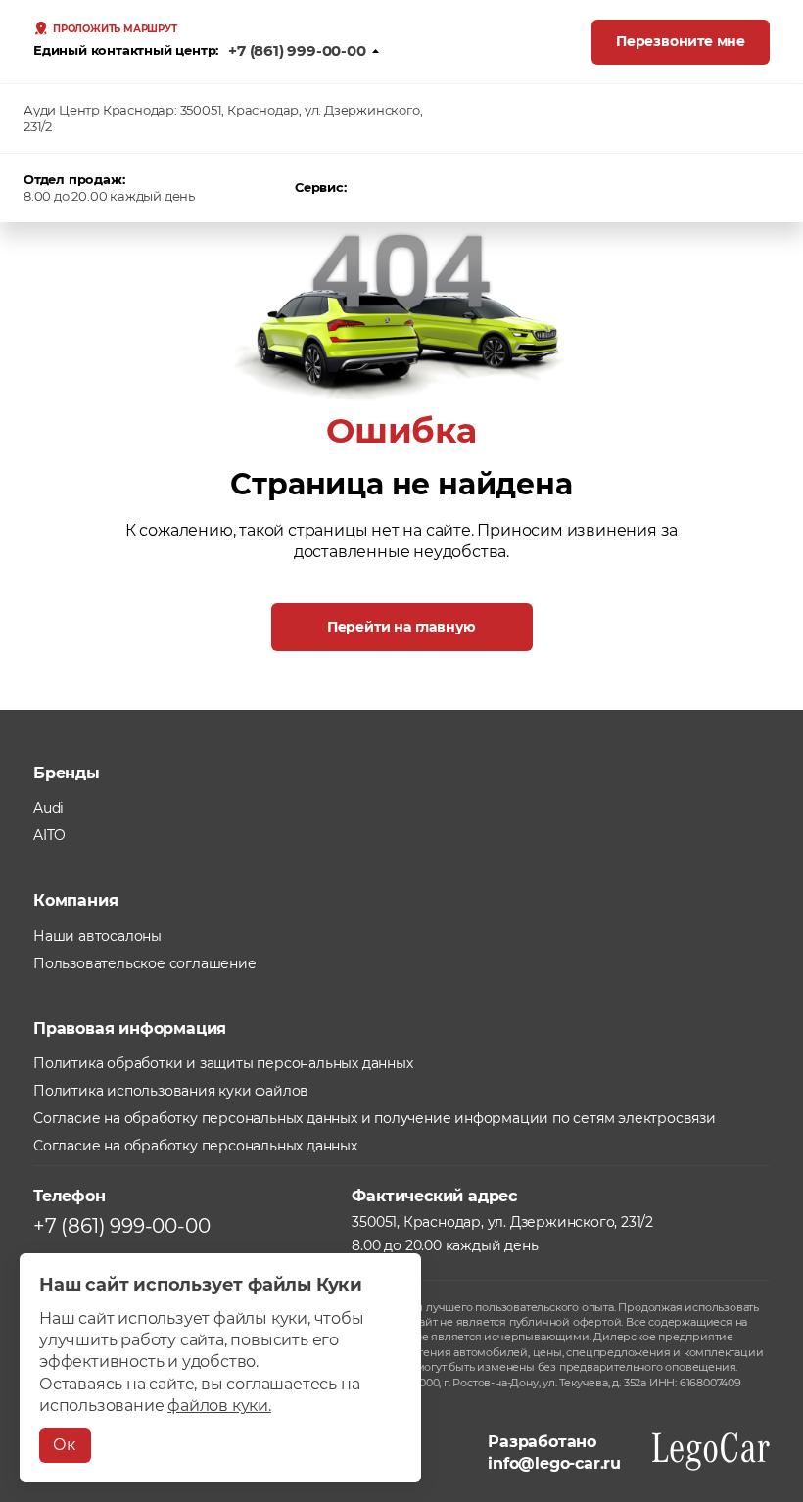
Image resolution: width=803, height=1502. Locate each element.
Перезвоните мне (680, 41)
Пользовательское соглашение (145, 963)
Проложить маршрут (115, 29)
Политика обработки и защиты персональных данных (223, 1063)
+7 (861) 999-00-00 (296, 51)
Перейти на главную (401, 626)
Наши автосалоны (97, 936)
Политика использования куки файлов (170, 1091)
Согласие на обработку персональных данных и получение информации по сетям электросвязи (374, 1118)
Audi (48, 808)
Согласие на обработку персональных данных (195, 1145)
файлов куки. (219, 1405)
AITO (49, 835)
